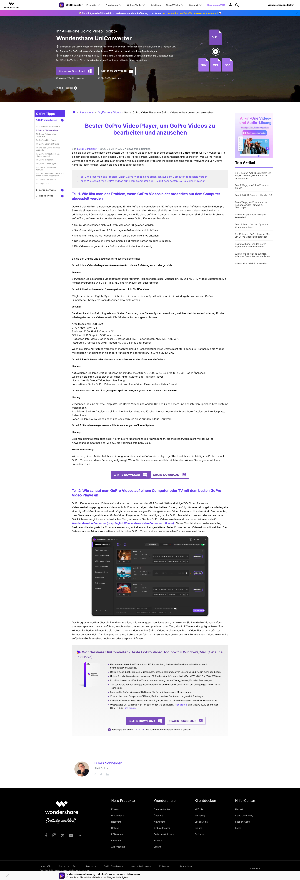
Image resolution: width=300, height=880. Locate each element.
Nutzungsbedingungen (141, 866)
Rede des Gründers (164, 834)
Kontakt (239, 809)
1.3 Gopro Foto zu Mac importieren (46, 135)
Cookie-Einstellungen (113, 866)
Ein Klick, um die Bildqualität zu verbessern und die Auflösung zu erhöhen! (150, 13)
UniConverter (118, 815)
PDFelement (117, 834)
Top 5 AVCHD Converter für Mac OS (253, 195)
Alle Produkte (118, 846)
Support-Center (243, 821)
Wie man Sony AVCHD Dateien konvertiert (250, 216)
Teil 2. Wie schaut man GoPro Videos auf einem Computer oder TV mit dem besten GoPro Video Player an (142, 180)
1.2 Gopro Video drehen (47, 130)
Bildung (158, 846)
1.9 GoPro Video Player (46, 163)
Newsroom (159, 821)
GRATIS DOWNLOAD (127, 474)
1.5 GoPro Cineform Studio (47, 144)
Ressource (86, 112)
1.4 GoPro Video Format (46, 140)
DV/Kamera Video (109, 112)
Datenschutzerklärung (68, 866)
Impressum (91, 866)
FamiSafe (116, 840)
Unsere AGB (45, 866)
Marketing (200, 815)
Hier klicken (181, 704)
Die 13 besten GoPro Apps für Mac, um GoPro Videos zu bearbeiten (253, 235)
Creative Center (162, 809)
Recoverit (116, 821)
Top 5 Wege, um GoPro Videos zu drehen (252, 186)
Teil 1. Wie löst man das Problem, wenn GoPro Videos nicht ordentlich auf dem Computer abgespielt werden (143, 176)
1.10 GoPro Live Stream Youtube (46, 168)
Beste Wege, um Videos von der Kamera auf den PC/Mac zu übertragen (251, 205)
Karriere (158, 840)
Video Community (244, 815)
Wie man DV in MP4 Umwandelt (251, 263)
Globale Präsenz (162, 828)
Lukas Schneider (87, 148)
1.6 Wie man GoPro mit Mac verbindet (48, 149)
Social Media (201, 821)
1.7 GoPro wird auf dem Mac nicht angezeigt (48, 155)
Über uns (158, 815)
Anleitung (155, 5)
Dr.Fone (115, 828)
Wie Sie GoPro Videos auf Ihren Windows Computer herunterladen (252, 255)
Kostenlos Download (72, 71)
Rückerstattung (165, 866)
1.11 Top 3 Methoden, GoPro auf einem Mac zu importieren (50, 174)
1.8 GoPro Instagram (44, 160)
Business (199, 834)
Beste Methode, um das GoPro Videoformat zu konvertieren (250, 245)
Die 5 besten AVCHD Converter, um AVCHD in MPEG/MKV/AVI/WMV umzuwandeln (253, 175)
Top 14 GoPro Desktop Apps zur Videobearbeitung (251, 225)
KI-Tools (199, 809)
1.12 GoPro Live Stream (46, 179)
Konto (238, 828)
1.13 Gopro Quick (43, 183)
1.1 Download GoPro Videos (48, 126)
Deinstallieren (186, 866)
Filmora (115, 809)
